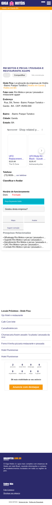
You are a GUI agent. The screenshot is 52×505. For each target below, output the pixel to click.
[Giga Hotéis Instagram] (6, 473)
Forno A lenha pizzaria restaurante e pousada (22, 343)
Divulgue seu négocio (11, 493)
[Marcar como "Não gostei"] (8, 75)
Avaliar (34, 220)
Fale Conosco (8, 490)
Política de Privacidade (36, 502)
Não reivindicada (38, 75)
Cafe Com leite (8, 322)
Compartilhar (19, 75)
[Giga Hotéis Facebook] (4, 473)
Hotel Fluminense (9, 350)
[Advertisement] (26, 39)
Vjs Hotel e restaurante (12, 315)
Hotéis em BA (10, 88)
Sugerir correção (13, 228)
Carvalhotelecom (9, 328)
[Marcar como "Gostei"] (5, 75)
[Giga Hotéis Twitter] (5, 473)
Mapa (13, 220)
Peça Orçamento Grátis (13, 201)
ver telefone (21, 175)
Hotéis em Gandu (36, 85)
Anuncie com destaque (26, 387)
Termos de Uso (23, 502)
